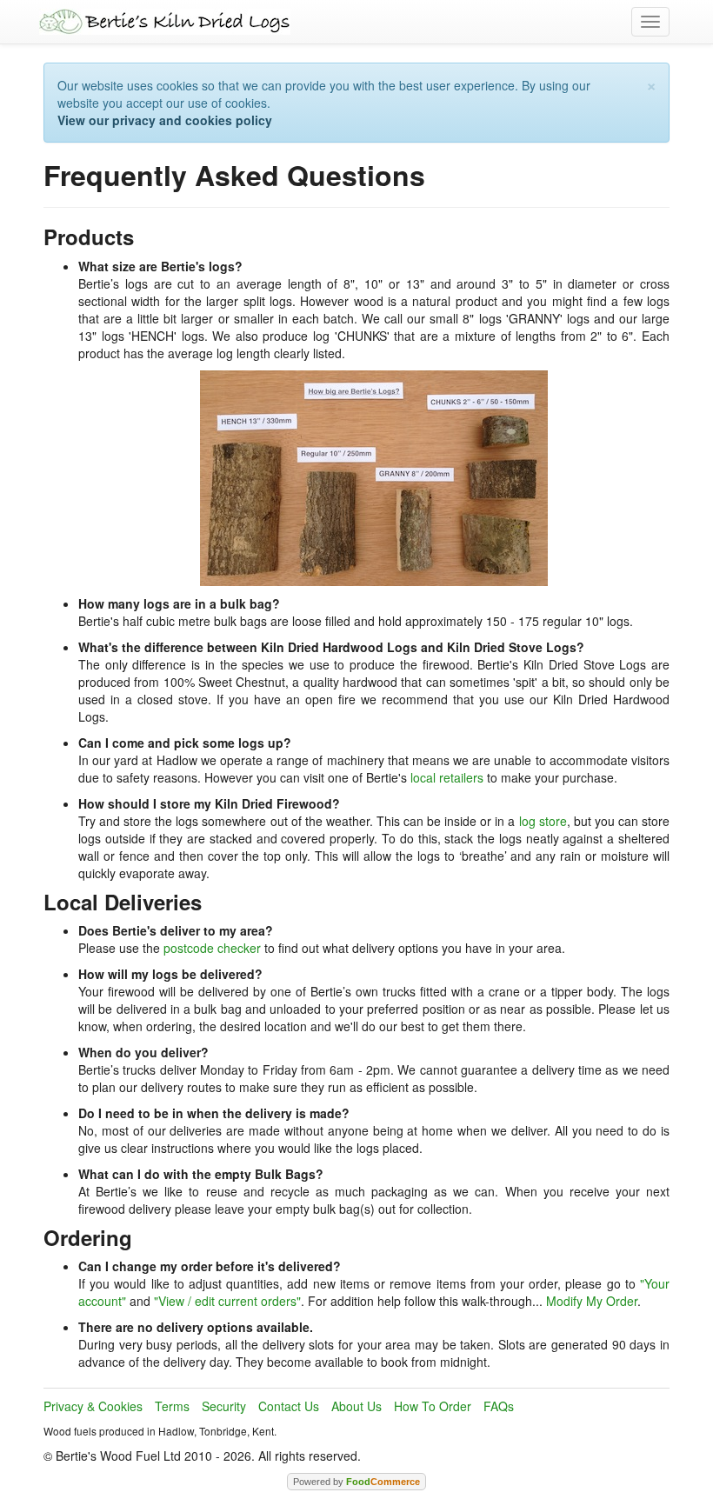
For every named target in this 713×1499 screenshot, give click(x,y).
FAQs (498, 1406)
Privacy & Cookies (93, 1406)
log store (543, 820)
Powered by (356, 1481)
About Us (356, 1406)
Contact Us (288, 1406)
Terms (172, 1406)
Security (224, 1406)
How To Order (432, 1406)
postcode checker (212, 947)
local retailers (446, 777)
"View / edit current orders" (227, 1300)
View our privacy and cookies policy (164, 120)
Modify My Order (591, 1300)
